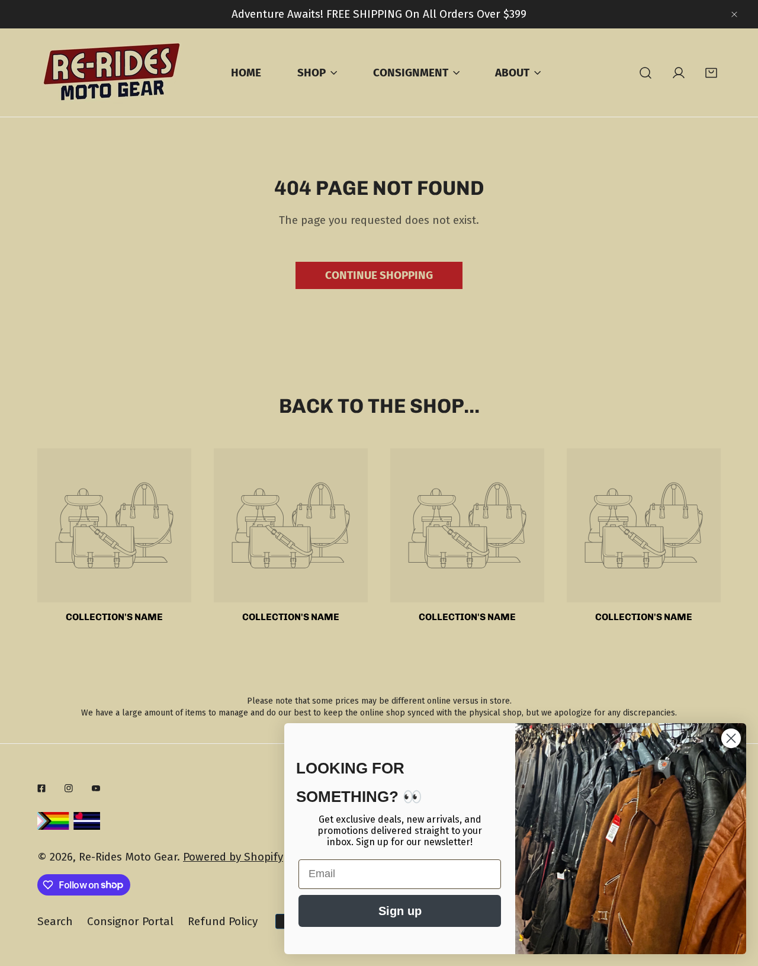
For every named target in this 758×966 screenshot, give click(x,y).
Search (55, 921)
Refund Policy (223, 921)
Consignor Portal (130, 921)
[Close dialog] (731, 738)
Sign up (400, 910)
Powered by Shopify (233, 857)
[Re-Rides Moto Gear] (111, 72)
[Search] (645, 72)
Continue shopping (379, 275)
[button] (711, 72)
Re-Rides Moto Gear (128, 857)
